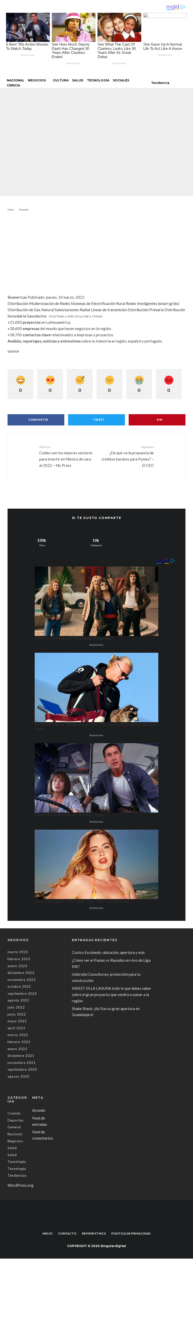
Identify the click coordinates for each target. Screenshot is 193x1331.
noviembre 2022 (22, 980)
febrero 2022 (19, 1042)
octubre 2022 (19, 986)
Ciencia (13, 85)
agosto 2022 (18, 1000)
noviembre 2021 (22, 1063)
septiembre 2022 (22, 993)
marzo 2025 (18, 952)
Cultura (61, 80)
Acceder (39, 1110)
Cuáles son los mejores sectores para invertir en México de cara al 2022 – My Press (65, 456)
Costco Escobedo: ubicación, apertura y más (108, 952)
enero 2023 (17, 966)
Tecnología (98, 80)
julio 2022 (16, 1007)
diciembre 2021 (21, 1056)
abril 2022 (16, 1028)
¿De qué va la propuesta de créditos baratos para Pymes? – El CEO (128, 456)
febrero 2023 (19, 959)
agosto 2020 (18, 1076)
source (13, 351)
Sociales (121, 80)
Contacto (67, 1233)
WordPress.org (20, 1185)
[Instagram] (99, 1222)
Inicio (47, 1233)
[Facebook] (93, 1222)
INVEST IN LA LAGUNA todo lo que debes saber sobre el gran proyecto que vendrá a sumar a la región (111, 994)
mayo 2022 (17, 1021)
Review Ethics (94, 1233)
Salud (77, 80)
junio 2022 (17, 1014)
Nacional (15, 80)
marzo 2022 (18, 1035)
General (63, 135)
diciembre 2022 (21, 973)
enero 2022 (17, 1049)
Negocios (37, 80)
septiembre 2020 (22, 1069)
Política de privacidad (131, 1233)
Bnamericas (17, 297)
